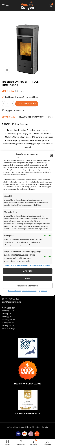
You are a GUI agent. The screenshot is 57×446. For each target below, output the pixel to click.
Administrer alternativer (27, 285)
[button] (51, 155)
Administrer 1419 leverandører (16, 265)
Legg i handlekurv (27, 103)
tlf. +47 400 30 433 (10, 298)
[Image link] (28, 347)
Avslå (28, 278)
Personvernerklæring (29, 291)
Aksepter (28, 271)
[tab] (8, 117)
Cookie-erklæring (14, 291)
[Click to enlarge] (7, 70)
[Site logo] (27, 5)
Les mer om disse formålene (39, 265)
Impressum (43, 291)
